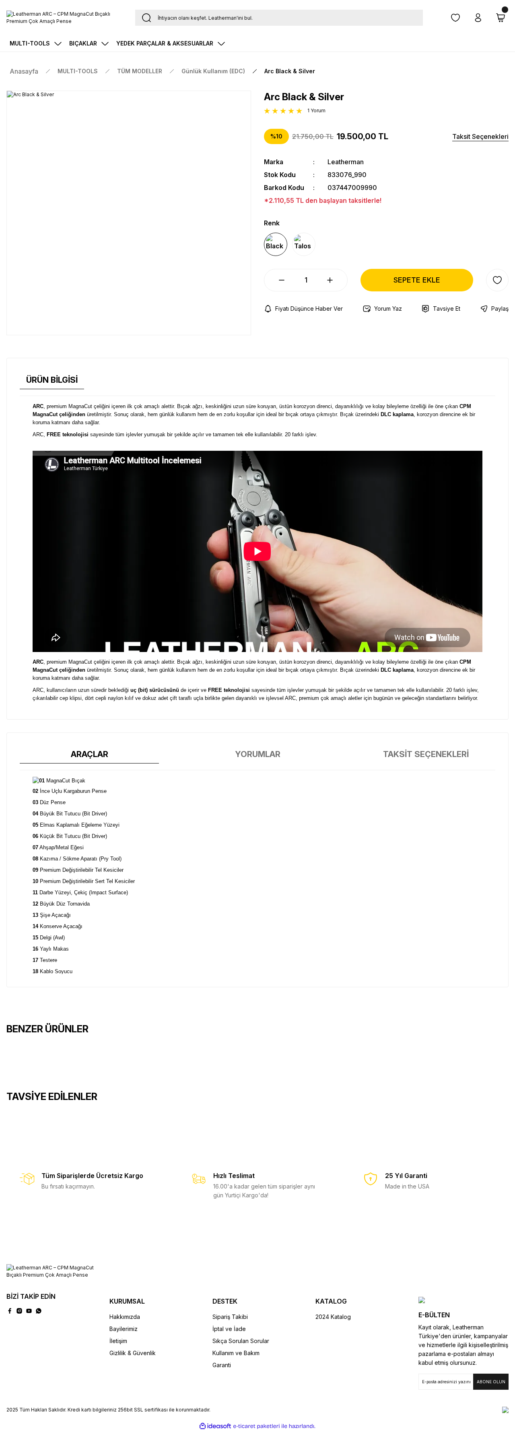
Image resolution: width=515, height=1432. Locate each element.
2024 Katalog (333, 1316)
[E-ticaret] (256, 1426)
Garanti (221, 1365)
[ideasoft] (215, 1426)
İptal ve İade (229, 1328)
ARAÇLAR (89, 754)
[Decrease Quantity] (275, 280)
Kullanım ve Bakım (236, 1352)
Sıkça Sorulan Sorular (240, 1340)
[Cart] (500, 18)
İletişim (118, 1340)
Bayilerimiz (123, 1328)
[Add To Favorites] (497, 280)
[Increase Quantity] (336, 280)
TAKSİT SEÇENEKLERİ (426, 754)
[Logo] (64, 17)
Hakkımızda (124, 1316)
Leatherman (346, 162)
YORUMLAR (257, 754)
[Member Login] (478, 18)
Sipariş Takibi (230, 1316)
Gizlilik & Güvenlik (132, 1352)
